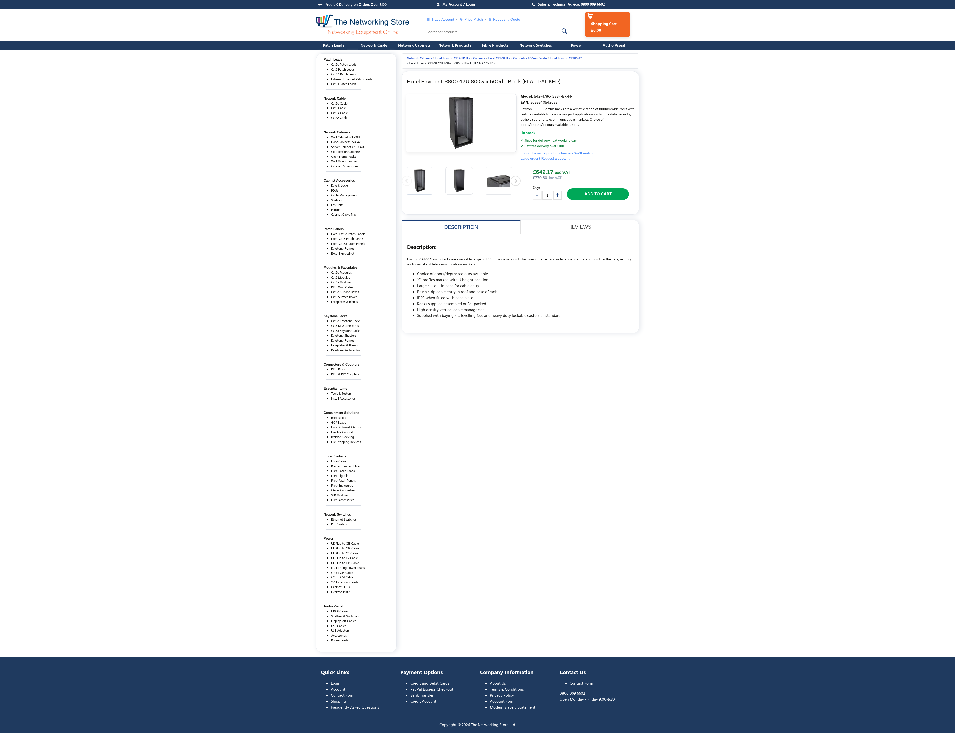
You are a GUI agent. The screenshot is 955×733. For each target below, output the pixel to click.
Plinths (335, 210)
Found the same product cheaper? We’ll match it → (560, 153)
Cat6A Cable (339, 113)
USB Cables (338, 626)
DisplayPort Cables (343, 621)
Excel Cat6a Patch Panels (348, 244)
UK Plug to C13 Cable (345, 543)
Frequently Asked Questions (355, 707)
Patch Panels (334, 229)
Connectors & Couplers (341, 364)
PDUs (334, 190)
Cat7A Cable (339, 118)
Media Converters (343, 490)
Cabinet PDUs (340, 587)
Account (338, 689)
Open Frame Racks (343, 156)
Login (335, 684)
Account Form (502, 701)
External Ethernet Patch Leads (351, 79)
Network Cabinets (414, 45)
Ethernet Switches (343, 519)
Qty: (536, 188)
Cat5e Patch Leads (343, 64)
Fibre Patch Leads (343, 471)
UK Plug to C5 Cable (344, 553)
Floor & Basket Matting (346, 427)
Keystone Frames (342, 248)
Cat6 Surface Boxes (344, 297)
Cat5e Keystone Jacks (345, 321)
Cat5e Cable (339, 103)
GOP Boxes (338, 422)
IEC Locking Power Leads (348, 568)
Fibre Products (495, 45)
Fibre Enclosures (342, 485)
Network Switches (535, 45)
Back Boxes (338, 417)
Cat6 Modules (340, 277)
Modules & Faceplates (340, 267)
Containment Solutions (341, 413)
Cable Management (344, 195)
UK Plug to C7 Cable (344, 558)
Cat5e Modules (341, 272)
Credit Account (423, 701)
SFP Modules (339, 495)
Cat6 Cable (338, 108)
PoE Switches (340, 524)
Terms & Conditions (507, 689)
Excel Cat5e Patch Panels (348, 234)
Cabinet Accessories (344, 166)
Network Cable (374, 45)
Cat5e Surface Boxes (345, 292)
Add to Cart (598, 194)
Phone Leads (339, 640)
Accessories (339, 635)
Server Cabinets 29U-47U (348, 147)
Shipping (338, 701)
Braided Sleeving (342, 437)
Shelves (336, 200)
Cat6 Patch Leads (342, 69)
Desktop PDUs (340, 592)
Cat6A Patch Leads (343, 74)
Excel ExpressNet (342, 253)
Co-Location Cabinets (345, 152)
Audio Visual (614, 45)
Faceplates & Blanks (344, 302)
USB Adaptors (340, 630)
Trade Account (442, 19)
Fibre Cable (338, 461)
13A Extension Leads (344, 582)
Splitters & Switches (345, 616)
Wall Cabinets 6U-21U (345, 137)
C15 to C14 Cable (342, 577)
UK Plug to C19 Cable (345, 548)
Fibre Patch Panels (343, 480)
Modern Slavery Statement (512, 707)
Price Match (473, 19)
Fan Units (337, 205)
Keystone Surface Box (345, 350)
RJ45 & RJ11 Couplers (345, 374)
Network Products (454, 45)
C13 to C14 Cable (342, 573)
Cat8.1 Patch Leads (343, 84)
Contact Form (342, 695)
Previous (407, 181)
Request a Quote (504, 19)
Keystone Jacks (335, 316)
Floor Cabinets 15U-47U (346, 142)
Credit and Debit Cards (429, 684)
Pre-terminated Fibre (345, 466)
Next (516, 181)
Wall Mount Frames (344, 161)
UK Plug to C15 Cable (345, 563)
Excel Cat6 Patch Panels (347, 239)
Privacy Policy (502, 695)
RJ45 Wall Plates (342, 287)
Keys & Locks (339, 185)
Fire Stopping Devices (346, 442)
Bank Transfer (421, 695)
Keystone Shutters (343, 335)
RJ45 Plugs (338, 369)
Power (576, 45)
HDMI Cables (339, 611)
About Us (498, 684)
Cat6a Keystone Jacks (345, 331)
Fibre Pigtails (339, 476)
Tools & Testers (341, 393)
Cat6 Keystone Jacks (345, 326)
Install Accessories (343, 398)
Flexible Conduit (342, 432)
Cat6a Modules (341, 282)
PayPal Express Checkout (431, 689)
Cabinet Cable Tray (343, 214)
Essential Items (335, 388)
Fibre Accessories (342, 500)
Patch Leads (333, 45)
